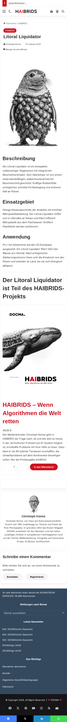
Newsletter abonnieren (14, 666)
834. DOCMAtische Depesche (17, 629)
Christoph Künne (13, 44)
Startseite (10, 23)
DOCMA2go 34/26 (11, 645)
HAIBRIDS (22, 23)
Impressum (7, 686)
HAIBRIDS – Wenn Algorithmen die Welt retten (32, 413)
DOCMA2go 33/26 (11, 650)
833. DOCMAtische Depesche (17, 634)
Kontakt (6, 673)
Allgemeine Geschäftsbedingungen (20, 680)
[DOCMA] (26, 11)
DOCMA (55, 700)
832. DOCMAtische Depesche (17, 640)
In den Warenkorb (44, 467)
